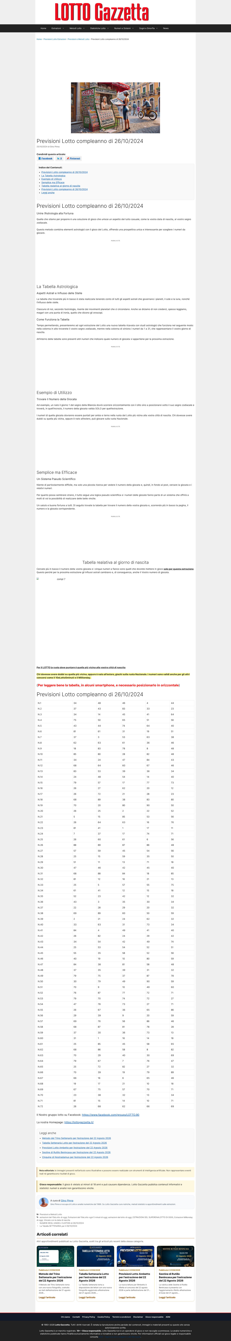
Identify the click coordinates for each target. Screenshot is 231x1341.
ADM (168, 1317)
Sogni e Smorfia (147, 28)
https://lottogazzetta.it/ (79, 1122)
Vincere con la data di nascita (57, 1220)
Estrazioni (56, 28)
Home (43, 28)
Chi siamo (65, 1317)
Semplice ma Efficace (52, 182)
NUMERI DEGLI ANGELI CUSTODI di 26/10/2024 (62, 1223)
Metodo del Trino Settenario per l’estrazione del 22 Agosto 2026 (76, 1138)
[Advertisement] (115, 62)
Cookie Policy (103, 1317)
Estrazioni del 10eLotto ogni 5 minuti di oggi (87, 1217)
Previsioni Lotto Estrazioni (55, 39)
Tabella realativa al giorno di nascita (60, 185)
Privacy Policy (88, 1317)
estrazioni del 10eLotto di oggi (53, 1217)
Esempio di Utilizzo (51, 179)
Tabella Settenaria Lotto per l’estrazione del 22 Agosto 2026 (74, 1143)
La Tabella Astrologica (53, 175)
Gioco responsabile (154, 1317)
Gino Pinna (67, 1200)
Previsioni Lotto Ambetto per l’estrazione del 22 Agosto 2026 (74, 1147)
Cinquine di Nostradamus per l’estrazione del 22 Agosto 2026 (75, 1157)
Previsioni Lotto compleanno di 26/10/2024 (64, 172)
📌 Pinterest (73, 158)
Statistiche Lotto (98, 28)
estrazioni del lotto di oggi (120, 1217)
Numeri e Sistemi (122, 28)
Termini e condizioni (121, 1317)
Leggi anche (48, 192)
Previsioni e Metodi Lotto (78, 39)
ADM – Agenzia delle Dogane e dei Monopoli (119, 1337)
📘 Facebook (45, 158)
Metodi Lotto (76, 28)
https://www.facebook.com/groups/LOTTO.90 (110, 1114)
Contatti (76, 1317)
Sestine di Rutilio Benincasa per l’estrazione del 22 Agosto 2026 (76, 1152)
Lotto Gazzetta (164, 12)
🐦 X (59, 158)
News (166, 28)
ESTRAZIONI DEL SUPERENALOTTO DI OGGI (153, 1217)
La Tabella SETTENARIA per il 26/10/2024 (58, 1226)
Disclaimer (138, 1317)
